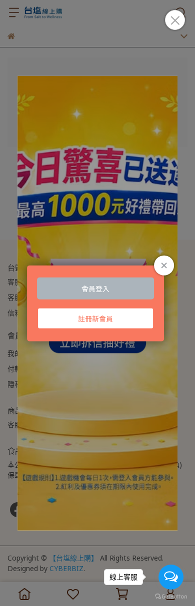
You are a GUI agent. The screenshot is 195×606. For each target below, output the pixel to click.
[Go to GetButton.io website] (171, 596)
